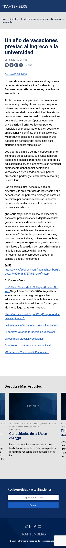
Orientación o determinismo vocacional (28, 345)
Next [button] (59, 432)
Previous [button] (7, 432)
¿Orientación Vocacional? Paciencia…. (27, 352)
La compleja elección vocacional (24, 338)
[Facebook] (35, 526)
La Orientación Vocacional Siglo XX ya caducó (32, 325)
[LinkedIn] (30, 526)
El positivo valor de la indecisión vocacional (30, 332)
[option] (33, 432)
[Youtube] (39, 526)
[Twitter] (26, 526)
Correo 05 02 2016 (16, 74)
